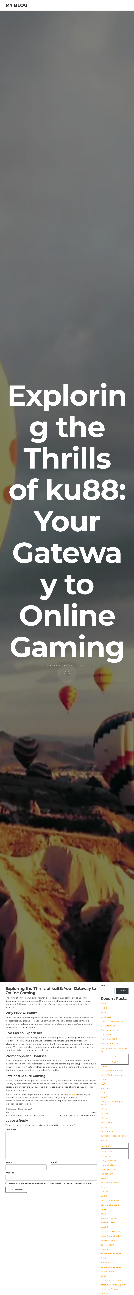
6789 (114, 1056)
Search (104, 985)
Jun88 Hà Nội (107, 1262)
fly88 (103, 1084)
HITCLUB (105, 1092)
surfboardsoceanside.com (114, 1136)
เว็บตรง (104, 1066)
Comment (11, 1129)
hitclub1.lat (106, 1191)
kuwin (104, 1140)
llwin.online (106, 1122)
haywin (104, 1249)
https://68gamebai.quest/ (113, 1285)
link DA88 (105, 1088)
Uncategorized (24, 1109)
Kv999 (114, 1062)
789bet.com (107, 1174)
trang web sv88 (108, 1169)
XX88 (103, 1012)
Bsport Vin (107, 1146)
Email (54, 1162)
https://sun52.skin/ (109, 1289)
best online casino (110, 1200)
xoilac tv (106, 1156)
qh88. (103, 1003)
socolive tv (107, 1151)
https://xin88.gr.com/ (111, 1231)
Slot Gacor (106, 1017)
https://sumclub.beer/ (111, 1280)
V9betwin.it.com (109, 1240)
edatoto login (107, 1245)
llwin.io (104, 1127)
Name (9, 1162)
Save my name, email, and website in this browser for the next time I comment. (50, 1183)
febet (103, 1187)
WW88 (104, 1178)
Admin (72, 665)
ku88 (74, 1094)
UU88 (104, 1008)
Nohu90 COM (108, 1222)
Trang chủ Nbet (108, 1160)
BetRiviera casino (109, 1026)
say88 (104, 1213)
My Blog (16, 5)
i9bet (103, 1258)
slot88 (104, 1097)
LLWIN (104, 1079)
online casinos (108, 1271)
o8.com (104, 1109)
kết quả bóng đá (109, 1218)
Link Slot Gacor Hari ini (112, 1021)
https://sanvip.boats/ (111, 1236)
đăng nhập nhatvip (110, 1205)
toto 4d (104, 1293)
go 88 (104, 1276)
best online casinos (110, 1182)
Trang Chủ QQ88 (109, 1039)
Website (9, 1173)
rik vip (104, 1209)
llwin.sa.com (107, 1131)
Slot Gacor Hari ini (109, 1030)
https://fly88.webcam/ (111, 1070)
